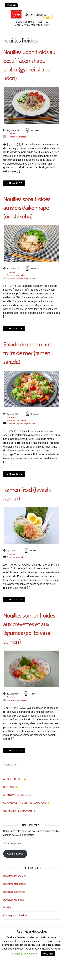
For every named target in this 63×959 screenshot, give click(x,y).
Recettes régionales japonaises (22, 278)
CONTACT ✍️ (10, 787)
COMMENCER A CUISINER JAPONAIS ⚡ (26, 802)
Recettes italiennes (14, 891)
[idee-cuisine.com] (32, 18)
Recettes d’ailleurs (13, 899)
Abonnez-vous (15, 853)
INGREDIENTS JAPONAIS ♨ (19, 810)
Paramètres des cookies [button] (24, 953)
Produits (8, 907)
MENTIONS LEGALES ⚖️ (17, 794)
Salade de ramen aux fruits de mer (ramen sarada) (27, 353)
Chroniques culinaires (15, 915)
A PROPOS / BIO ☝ (14, 779)
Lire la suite (14, 183)
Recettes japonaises (16, 137)
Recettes (11, 133)
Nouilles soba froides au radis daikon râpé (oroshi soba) (26, 207)
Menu (12, 5)
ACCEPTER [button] (48, 954)
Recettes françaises (14, 883)
